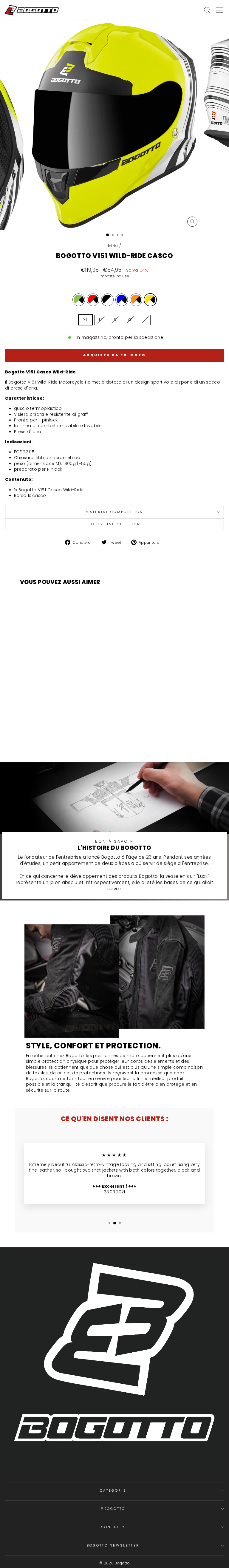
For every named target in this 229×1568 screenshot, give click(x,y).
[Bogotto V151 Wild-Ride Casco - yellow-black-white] (79, 739)
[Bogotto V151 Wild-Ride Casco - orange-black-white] (72, 739)
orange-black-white (136, 300)
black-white (107, 300)
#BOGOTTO (113, 1508)
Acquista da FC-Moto (114, 355)
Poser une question (115, 524)
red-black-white (93, 300)
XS (130, 320)
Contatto (113, 1527)
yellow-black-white (150, 300)
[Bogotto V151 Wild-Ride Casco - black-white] (58, 739)
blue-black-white (122, 300)
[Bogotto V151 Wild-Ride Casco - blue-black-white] (65, 739)
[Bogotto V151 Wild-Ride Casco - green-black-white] (45, 739)
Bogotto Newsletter (113, 1545)
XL (85, 320)
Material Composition (114, 511)
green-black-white (79, 300)
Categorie (113, 1490)
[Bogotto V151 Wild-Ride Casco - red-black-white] (51, 739)
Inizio (113, 245)
